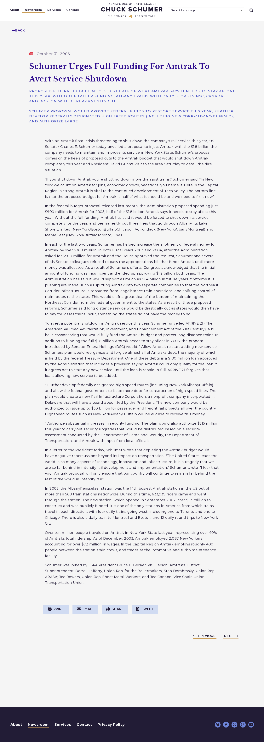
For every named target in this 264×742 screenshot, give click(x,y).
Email (88, 609)
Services (54, 10)
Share (117, 609)
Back (20, 30)
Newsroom (33, 10)
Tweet (147, 609)
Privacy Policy (111, 724)
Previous (207, 636)
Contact (72, 10)
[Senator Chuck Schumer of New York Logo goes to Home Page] (132, 10)
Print (59, 609)
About (14, 10)
